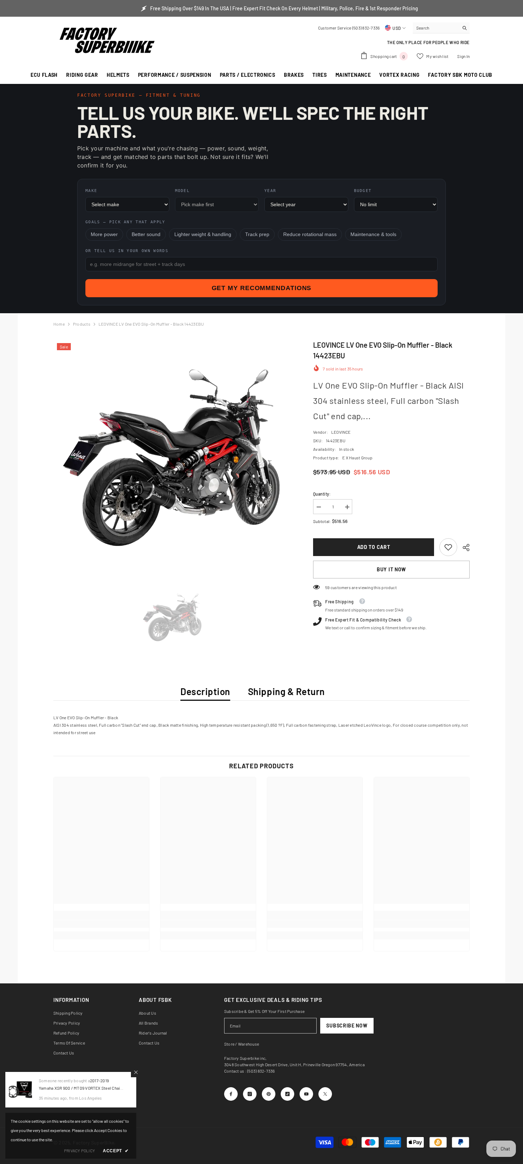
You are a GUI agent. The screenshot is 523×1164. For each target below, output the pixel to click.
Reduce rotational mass (310, 234)
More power (104, 234)
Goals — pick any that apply (125, 222)
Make (91, 190)
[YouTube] (306, 1094)
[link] (448, 547)
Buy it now (391, 569)
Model (182, 190)
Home (59, 323)
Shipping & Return (286, 691)
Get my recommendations (262, 288)
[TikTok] (287, 1094)
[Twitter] (325, 1094)
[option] (172, 459)
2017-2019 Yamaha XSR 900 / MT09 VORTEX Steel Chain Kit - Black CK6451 (80, 1088)
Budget (363, 190)
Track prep (257, 234)
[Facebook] (231, 1094)
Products (81, 323)
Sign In (463, 56)
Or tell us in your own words (126, 251)
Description (205, 691)
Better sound (146, 234)
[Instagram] (250, 1094)
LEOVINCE (341, 431)
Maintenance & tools (373, 234)
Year (270, 190)
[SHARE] (463, 547)
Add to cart (373, 547)
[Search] (441, 27)
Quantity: (322, 493)
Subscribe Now (346, 1025)
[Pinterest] (268, 1094)
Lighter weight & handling (202, 234)
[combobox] (436, 27)
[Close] (136, 1072)
